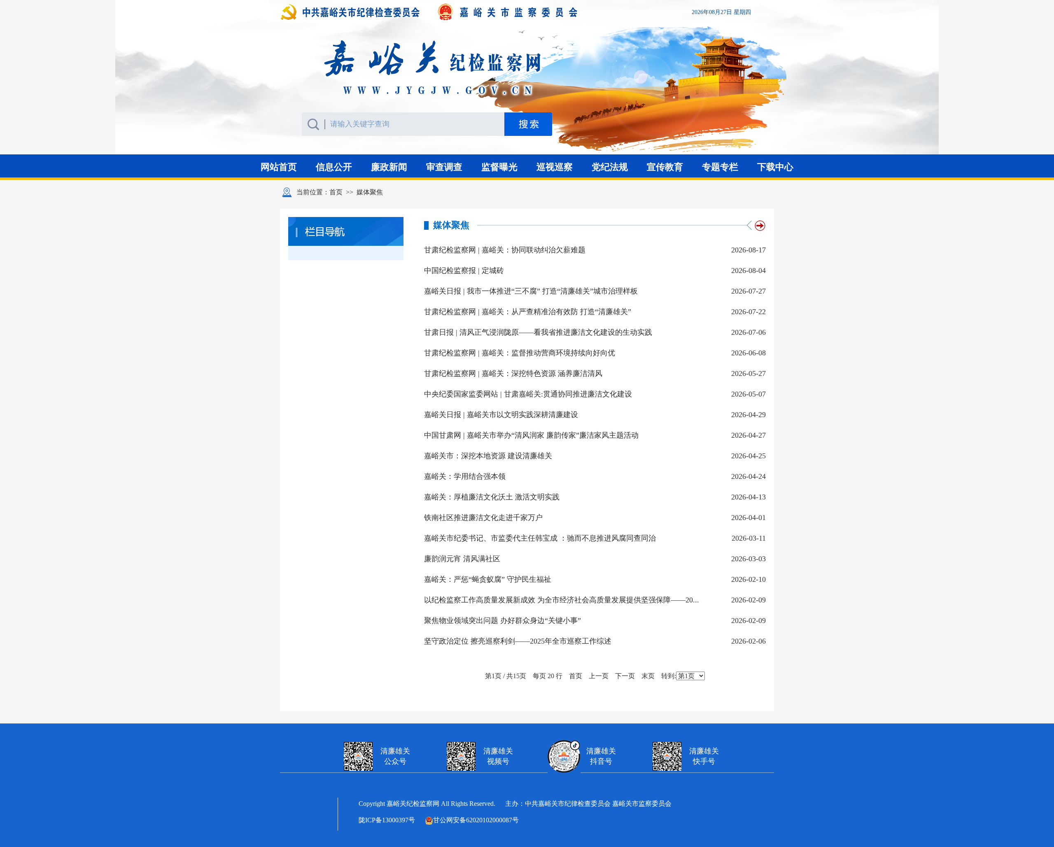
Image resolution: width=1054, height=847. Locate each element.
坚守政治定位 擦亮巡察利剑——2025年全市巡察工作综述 (517, 641)
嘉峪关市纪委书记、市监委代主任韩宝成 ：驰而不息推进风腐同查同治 (540, 538)
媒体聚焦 (370, 192)
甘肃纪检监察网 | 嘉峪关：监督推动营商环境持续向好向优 (519, 353)
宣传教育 (665, 167)
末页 (648, 675)
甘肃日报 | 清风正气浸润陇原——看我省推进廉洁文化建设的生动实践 (538, 332)
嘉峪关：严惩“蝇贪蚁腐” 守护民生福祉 (487, 579)
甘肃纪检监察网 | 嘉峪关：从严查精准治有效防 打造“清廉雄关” (527, 312)
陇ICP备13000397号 (387, 820)
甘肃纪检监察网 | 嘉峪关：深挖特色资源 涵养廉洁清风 (513, 373)
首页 (336, 192)
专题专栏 (720, 167)
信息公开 (334, 167)
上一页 (599, 675)
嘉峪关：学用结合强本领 (465, 476)
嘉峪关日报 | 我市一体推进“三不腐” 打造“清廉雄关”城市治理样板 (531, 291)
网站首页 (279, 167)
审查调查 (444, 167)
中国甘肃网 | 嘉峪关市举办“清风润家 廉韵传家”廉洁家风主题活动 (531, 435)
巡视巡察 (554, 167)
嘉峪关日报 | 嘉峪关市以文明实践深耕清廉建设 (501, 415)
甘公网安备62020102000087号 (476, 820)
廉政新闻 (389, 167)
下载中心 (775, 167)
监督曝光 (499, 167)
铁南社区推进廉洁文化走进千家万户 (483, 517)
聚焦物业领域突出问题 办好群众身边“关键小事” (502, 620)
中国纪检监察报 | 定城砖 (464, 270)
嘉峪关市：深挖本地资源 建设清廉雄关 (488, 456)
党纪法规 (611, 167)
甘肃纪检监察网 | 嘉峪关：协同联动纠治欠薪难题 (504, 250)
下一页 (625, 675)
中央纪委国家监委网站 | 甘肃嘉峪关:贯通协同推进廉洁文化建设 (528, 394)
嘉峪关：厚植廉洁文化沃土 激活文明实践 (492, 497)
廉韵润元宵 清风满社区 (462, 559)
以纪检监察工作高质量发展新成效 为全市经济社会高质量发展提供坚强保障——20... (561, 600)
